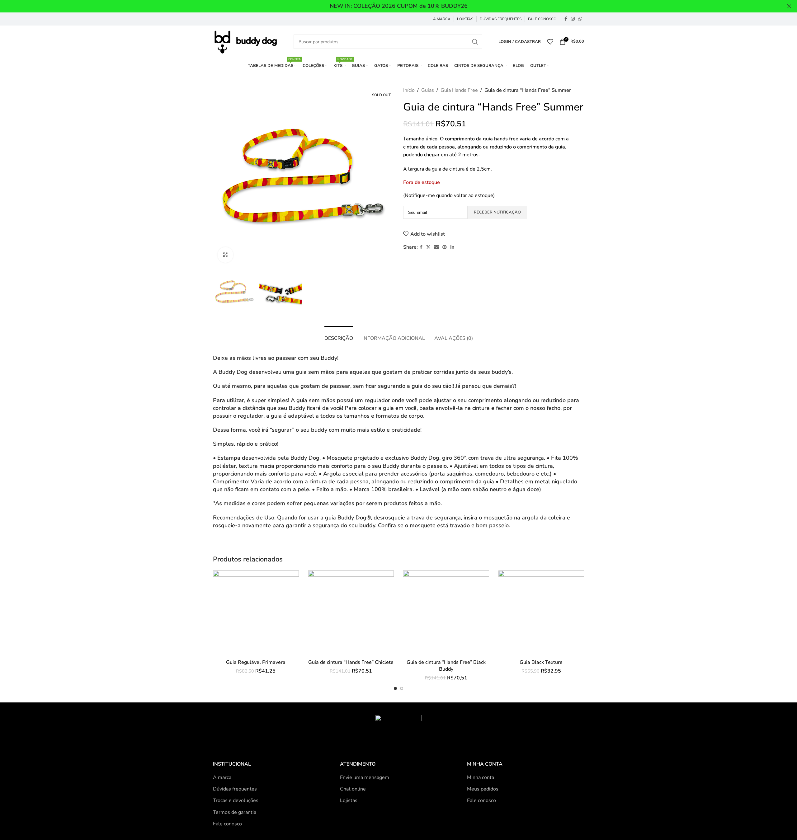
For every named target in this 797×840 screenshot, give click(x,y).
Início (409, 90)
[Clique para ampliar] (225, 255)
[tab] (338, 335)
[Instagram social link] (573, 19)
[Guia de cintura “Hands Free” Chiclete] (351, 613)
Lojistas (348, 800)
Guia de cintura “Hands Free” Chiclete (351, 662)
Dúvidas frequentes (235, 789)
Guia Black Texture (541, 662)
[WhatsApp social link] (580, 19)
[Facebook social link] (566, 19)
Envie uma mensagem (364, 777)
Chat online (353, 789)
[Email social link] (436, 247)
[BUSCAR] (475, 42)
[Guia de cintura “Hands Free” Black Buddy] (446, 613)
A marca (222, 777)
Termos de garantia (234, 812)
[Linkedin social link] (452, 247)
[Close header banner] (789, 6)
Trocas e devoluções (235, 800)
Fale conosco (227, 823)
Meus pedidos (482, 789)
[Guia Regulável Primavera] (256, 613)
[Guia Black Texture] (541, 613)
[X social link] (428, 247)
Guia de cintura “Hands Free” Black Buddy (446, 666)
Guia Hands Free (459, 90)
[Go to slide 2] (401, 688)
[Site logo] (245, 41)
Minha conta (480, 777)
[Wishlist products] (550, 41)
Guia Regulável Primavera (255, 662)
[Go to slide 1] (395, 688)
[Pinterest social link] (445, 247)
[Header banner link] (389, 6)
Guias (427, 90)
